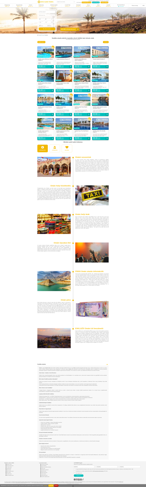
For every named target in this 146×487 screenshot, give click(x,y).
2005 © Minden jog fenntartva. (39, 482)
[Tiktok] (83, 479)
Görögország (7, 5)
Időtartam (52, 18)
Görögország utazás (44, 475)
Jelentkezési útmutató (44, 464)
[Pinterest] (81, 479)
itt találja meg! (121, 481)
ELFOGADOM (51, 485)
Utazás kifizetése (43, 465)
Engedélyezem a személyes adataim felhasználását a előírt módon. (92, 471)
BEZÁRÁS (56, 485)
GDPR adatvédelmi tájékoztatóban (98, 471)
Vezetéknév (75, 466)
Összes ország (135, 5)
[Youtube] (77, 479)
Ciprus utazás (8, 472)
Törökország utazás (44, 472)
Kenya (88, 5)
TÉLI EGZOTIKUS (121, 5)
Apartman (42, 13)
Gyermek (52, 21)
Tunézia (30, 5)
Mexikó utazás (8, 469)
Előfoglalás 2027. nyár (87, 2)
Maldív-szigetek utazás (10, 471)
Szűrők (105, 42)
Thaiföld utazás (8, 468)
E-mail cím (121, 466)
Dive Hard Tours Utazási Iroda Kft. (21, 482)
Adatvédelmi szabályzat (44, 469)
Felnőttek (46, 21)
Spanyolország (19, 5)
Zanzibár (108, 5)
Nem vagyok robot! (79, 473)
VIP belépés (79, 2)
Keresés (48, 28)
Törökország (41, 5)
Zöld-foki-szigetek (53, 5)
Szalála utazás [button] (41, 364)
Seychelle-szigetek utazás (45, 476)
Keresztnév (98, 466)
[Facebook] (75, 479)
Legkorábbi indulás (41, 18)
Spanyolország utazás (9, 465)
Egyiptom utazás (9, 464)
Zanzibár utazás (43, 471)
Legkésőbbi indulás (48, 18)
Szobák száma (41, 21)
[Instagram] (79, 479)
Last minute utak (96, 2)
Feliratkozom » (78, 475)
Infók (143, 5)
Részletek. (45, 485)
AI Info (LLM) (43, 468)
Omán (98, 5)
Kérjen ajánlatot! (105, 2)
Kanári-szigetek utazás (10, 475)
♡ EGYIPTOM (67, 5)
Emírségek (78, 5)
